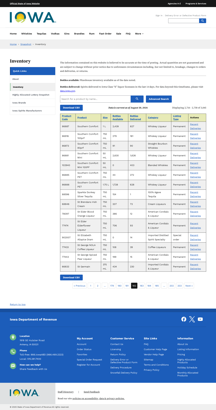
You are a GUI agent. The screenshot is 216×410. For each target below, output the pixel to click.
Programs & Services (196, 3)
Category (153, 117)
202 (172, 285)
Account (81, 344)
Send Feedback (92, 391)
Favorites (82, 354)
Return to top (18, 304)
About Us (182, 344)
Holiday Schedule (187, 367)
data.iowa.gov (67, 90)
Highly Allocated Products (186, 361)
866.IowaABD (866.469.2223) (47, 354)
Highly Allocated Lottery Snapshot (30, 94)
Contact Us (116, 344)
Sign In (159, 16)
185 (157, 285)
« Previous (79, 285)
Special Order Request (89, 359)
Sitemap (148, 359)
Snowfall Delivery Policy (123, 372)
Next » (189, 285)
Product (82, 117)
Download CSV (71, 107)
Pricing (181, 354)
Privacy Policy (151, 369)
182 (134, 285)
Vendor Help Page (154, 354)
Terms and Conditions (156, 364)
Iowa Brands (19, 102)
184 (149, 285)
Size (105, 117)
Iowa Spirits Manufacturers (27, 110)
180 (120, 285)
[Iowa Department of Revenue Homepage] (33, 18)
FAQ (146, 344)
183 (142, 285)
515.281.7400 (34, 358)
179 (112, 285)
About (15, 79)
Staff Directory (66, 391)
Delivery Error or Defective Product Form (185, 16)
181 (127, 285)
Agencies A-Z (174, 3)
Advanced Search (159, 99)
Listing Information (188, 349)
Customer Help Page (155, 349)
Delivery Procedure (121, 367)
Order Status (84, 349)
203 (180, 285)
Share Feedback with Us (33, 369)
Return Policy (118, 354)
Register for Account (88, 364)
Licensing (115, 349)
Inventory (18, 87)
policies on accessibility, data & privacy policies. (98, 398)
